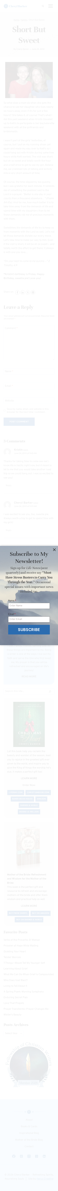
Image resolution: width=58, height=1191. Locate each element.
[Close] (54, 550)
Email (12, 614)
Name (12, 600)
